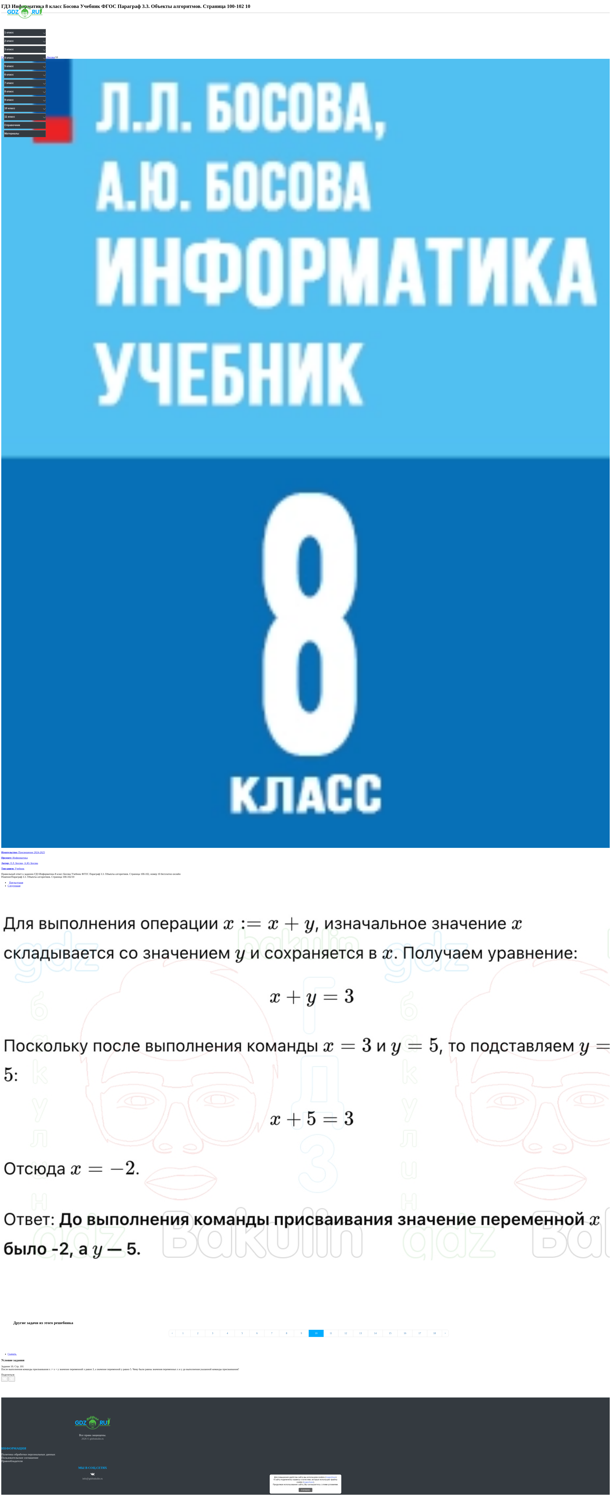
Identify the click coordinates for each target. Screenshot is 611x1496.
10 (56, 57)
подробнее (331, 1477)
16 (405, 1333)
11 (331, 1333)
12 (345, 1333)
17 (419, 1333)
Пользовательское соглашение (19, 1457)
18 (434, 1333)
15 (390, 1333)
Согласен (305, 1490)
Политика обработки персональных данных (28, 1454)
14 (375, 1333)
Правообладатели (12, 1461)
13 (360, 1333)
